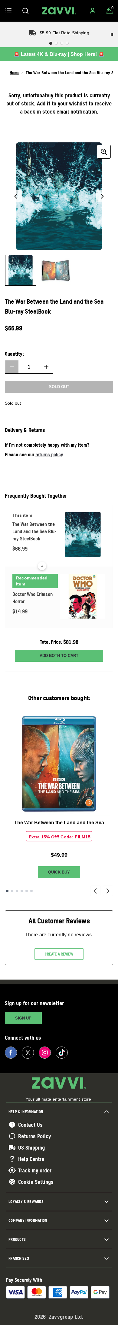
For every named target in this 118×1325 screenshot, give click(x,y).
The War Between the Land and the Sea (59, 822)
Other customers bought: (59, 698)
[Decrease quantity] (11, 366)
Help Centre (31, 1159)
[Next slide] (108, 891)
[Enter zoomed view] (104, 152)
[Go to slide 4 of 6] (22, 891)
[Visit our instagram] (45, 1053)
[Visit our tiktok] (62, 1053)
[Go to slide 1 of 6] (7, 891)
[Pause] (112, 34)
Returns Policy (34, 1136)
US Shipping (31, 1147)
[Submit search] (25, 10)
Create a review (59, 954)
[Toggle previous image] (16, 196)
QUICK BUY (59, 872)
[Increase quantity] (46, 366)
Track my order (34, 1170)
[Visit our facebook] (11, 1053)
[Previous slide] (95, 891)
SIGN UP (23, 1018)
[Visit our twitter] (28, 1053)
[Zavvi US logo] (59, 10)
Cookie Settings (36, 1181)
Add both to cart (59, 655)
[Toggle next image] (102, 196)
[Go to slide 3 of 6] (17, 891)
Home (14, 72)
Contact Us (30, 1124)
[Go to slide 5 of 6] (26, 891)
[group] (59, 196)
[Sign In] (92, 10)
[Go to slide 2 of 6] (12, 891)
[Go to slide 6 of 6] (31, 891)
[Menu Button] (8, 10)
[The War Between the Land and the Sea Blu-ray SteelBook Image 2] (55, 270)
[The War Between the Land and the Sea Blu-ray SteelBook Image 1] (20, 270)
